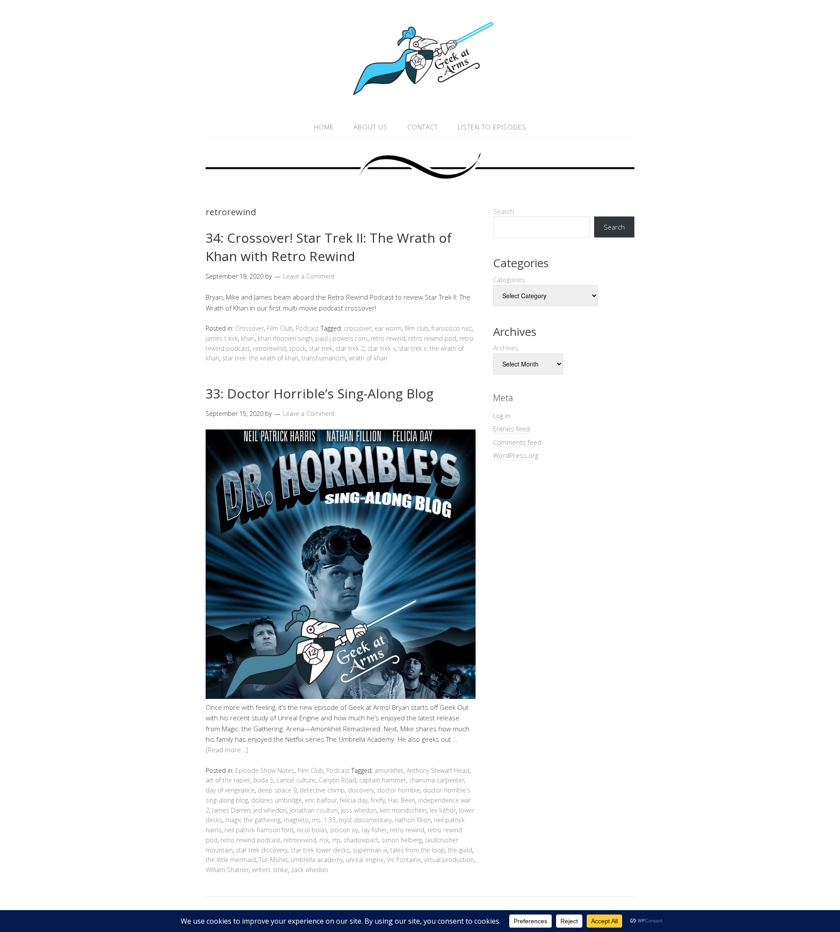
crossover (357, 328)
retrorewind (269, 348)
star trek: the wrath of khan (260, 358)
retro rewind (388, 338)
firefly (378, 800)
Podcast (307, 328)
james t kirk (222, 338)
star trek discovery (261, 850)
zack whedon (309, 870)
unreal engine (365, 859)
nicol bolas (312, 830)
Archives (505, 347)
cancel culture (295, 780)
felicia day (354, 800)
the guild (460, 850)
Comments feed (517, 442)
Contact (422, 126)
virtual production (449, 859)
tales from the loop (417, 850)
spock (297, 348)
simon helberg (402, 840)
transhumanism (323, 358)
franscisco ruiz (451, 328)
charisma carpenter (436, 780)
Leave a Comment (309, 276)
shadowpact (360, 840)
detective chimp (322, 790)
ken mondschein (403, 810)
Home (324, 126)
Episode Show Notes (264, 770)
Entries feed (511, 428)
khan (248, 338)
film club (416, 328)
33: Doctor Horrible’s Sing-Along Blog (320, 393)
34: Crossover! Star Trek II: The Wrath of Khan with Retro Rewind (329, 247)
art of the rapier (228, 780)
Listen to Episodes (492, 126)
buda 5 (263, 780)
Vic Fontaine (404, 859)
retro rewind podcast (250, 840)
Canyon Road (337, 780)
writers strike (270, 870)
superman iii (370, 850)
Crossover (249, 328)
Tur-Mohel (273, 859)
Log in (501, 415)
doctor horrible (398, 790)
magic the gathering (252, 820)
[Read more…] (227, 749)
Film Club (280, 328)
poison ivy (344, 830)
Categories (509, 279)
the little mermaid (231, 859)
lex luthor (443, 810)
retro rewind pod (432, 338)
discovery (361, 790)
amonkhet (388, 770)
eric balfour (321, 800)
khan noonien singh (285, 338)
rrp (336, 840)
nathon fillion (413, 820)
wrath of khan (368, 358)
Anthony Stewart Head (437, 770)
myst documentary (365, 820)
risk (324, 840)
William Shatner (227, 870)
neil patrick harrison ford (259, 830)
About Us (371, 126)
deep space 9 (277, 790)
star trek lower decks (320, 850)
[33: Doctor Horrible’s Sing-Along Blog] (341, 696)
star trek (320, 348)
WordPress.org (515, 455)
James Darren (231, 810)
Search (503, 211)
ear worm (388, 328)
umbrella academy (316, 859)
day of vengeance (230, 790)
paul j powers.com (341, 338)
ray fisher (374, 830)
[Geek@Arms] (420, 95)
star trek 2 (350, 348)
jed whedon (270, 810)
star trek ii (382, 348)
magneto (296, 820)
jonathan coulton (314, 810)
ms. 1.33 (324, 820)
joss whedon (359, 810)
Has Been (401, 800)
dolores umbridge (276, 800)
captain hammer (382, 780)
